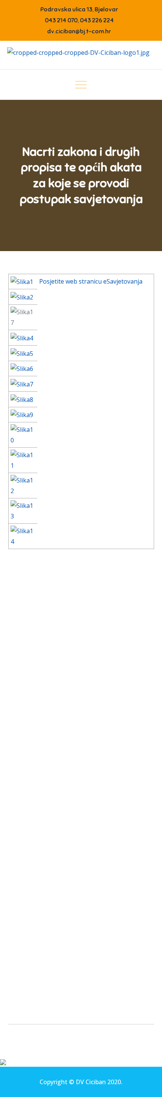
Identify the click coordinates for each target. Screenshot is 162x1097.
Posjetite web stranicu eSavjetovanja (90, 281)
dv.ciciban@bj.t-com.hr (79, 31)
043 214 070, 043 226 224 (79, 20)
